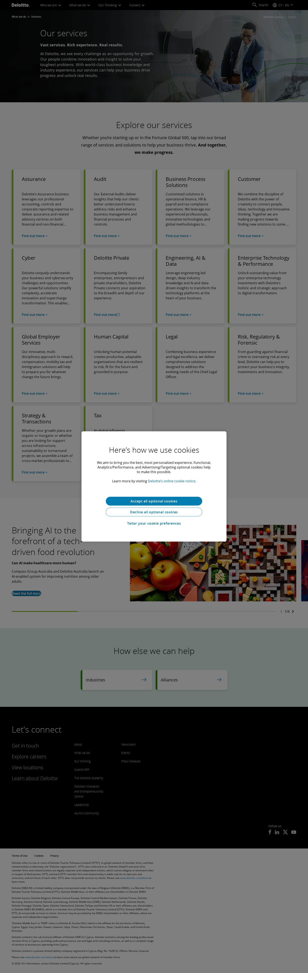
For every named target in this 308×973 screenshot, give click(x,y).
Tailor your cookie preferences (154, 523)
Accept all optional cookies (154, 501)
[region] (154, 486)
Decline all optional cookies (154, 512)
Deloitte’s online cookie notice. (172, 481)
